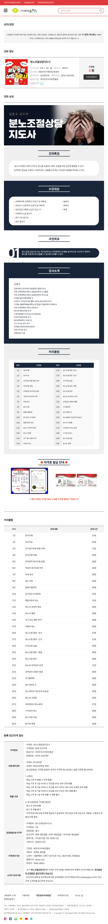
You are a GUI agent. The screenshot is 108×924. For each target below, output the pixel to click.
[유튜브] (26, 919)
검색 (100, 10)
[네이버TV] (31, 919)
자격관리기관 (62, 895)
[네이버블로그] (15, 919)
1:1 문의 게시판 (88, 34)
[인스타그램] (5, 919)
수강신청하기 (91, 77)
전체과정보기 (9, 899)
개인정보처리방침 (43, 895)
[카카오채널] (21, 919)
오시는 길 (79, 895)
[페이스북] (10, 919)
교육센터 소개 (10, 895)
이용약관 (26, 895)
